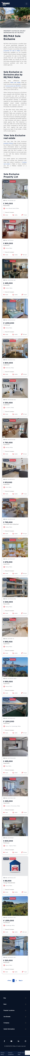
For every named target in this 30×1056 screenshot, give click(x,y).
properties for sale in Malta (12, 50)
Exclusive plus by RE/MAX (13, 86)
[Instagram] (25, 1041)
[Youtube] (11, 1041)
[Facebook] (4, 1041)
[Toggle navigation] (26, 3)
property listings (8, 143)
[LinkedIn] (18, 1041)
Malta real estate (15, 82)
